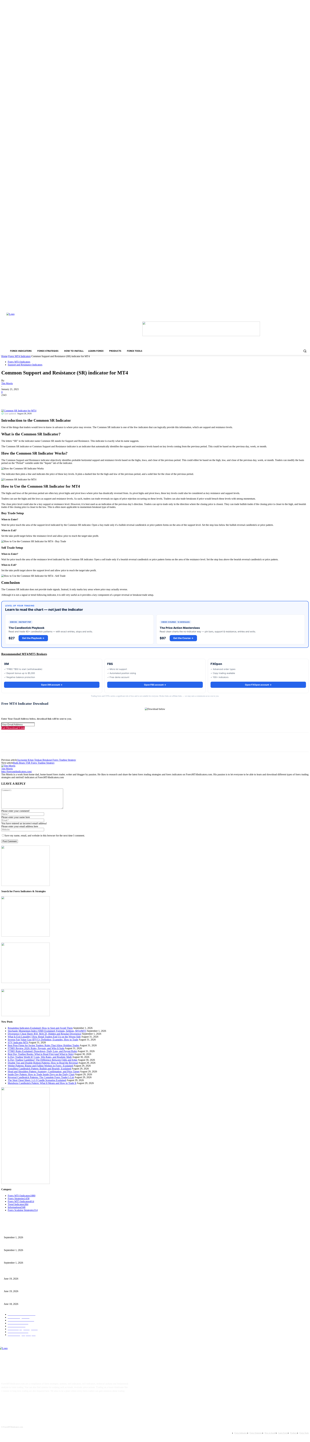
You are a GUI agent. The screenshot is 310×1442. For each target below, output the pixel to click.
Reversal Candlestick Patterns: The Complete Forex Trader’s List (41, 1077)
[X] (18, 400)
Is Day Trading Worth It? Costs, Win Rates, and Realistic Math (40, 1057)
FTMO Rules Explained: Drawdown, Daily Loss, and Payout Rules (42, 1051)
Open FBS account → (155, 684)
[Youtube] (36, 1401)
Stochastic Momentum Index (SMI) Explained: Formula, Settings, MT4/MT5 (47, 1031)
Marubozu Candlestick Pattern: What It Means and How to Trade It (42, 1083)
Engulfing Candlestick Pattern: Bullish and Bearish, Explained (39, 1068)
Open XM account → (51, 684)
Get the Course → (183, 638)
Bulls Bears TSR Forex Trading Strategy (34, 762)
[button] (305, 351)
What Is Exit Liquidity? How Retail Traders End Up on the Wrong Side (44, 1036)
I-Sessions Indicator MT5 (15, 1273)
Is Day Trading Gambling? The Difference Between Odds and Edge (42, 1060)
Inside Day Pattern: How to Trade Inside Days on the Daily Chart (41, 1074)
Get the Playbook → (33, 638)
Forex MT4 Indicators (19, 356)
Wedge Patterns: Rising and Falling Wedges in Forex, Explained (40, 1065)
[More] (53, 400)
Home (4, 356)
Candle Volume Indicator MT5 (18, 1286)
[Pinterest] (30, 400)
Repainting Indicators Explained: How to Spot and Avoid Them (40, 1028)
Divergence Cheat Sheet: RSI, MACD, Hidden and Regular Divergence (44, 1033)
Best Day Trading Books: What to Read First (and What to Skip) (41, 1054)
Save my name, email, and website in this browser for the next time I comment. (45, 835)
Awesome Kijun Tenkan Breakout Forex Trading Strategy (46, 760)
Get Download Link (13, 728)
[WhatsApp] (41, 400)
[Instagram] (15, 1401)
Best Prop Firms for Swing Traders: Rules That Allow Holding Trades (43, 1045)
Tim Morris (7, 383)
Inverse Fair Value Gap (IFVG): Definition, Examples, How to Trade (43, 1039)
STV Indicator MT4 (18, 1042)
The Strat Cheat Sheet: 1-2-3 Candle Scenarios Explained (37, 1080)
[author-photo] (8, 765)
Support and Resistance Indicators (25, 364)
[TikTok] (25, 1401)
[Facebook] (6, 400)
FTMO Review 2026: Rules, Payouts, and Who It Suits (36, 1048)
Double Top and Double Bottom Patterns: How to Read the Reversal (43, 1062)
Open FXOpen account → (258, 684)
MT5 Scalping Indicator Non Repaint (21, 1298)
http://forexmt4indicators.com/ (16, 771)
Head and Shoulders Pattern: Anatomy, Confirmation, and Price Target (43, 1071)
